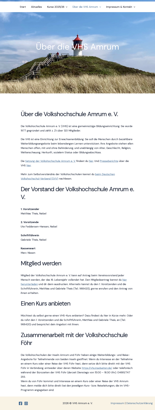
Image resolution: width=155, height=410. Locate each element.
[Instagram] (26, 403)
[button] (65, 7)
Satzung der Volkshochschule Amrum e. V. (50, 161)
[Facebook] (20, 403)
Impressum (117, 403)
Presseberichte (109, 161)
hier (91, 161)
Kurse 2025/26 (55, 6)
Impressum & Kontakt (119, 6)
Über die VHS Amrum (85, 6)
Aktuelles (36, 6)
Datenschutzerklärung (139, 403)
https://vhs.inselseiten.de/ (97, 368)
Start (23, 6)
